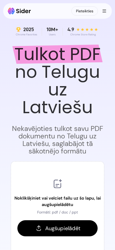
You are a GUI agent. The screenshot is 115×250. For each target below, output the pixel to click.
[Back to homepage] (19, 11)
